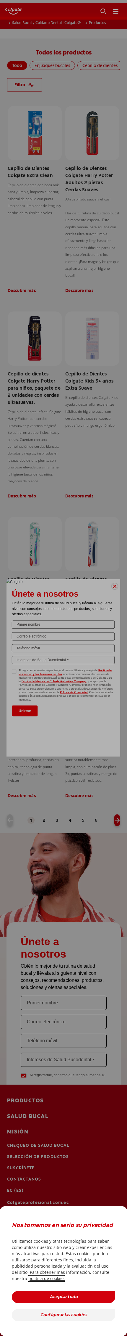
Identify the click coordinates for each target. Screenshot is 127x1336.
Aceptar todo (64, 1297)
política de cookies (46, 1278)
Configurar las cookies (63, 1315)
